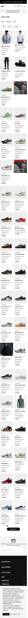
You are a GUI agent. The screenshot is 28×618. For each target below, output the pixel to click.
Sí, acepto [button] (6, 614)
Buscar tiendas (6, 562)
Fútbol (14, 21)
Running (8, 21)
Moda (2, 21)
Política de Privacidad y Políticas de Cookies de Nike (12, 602)
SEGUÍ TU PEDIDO (6, 572)
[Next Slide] (24, 11)
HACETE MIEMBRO (6, 567)
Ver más (12, 12)
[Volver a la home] (3, 6)
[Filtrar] (3, 26)
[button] (15, 614)
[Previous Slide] (3, 11)
